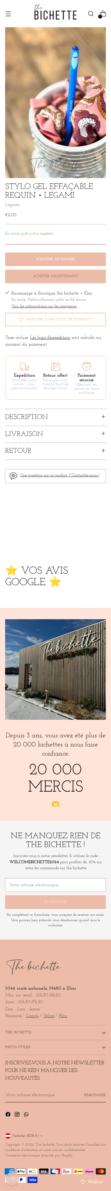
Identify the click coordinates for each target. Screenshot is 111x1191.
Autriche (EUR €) (25, 1136)
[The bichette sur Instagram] (17, 1115)
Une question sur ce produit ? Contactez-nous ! (60, 475)
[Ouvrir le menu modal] (8, 14)
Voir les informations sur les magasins (44, 306)
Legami (12, 205)
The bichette (45, 1144)
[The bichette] (55, 13)
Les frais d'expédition (50, 337)
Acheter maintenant (55, 276)
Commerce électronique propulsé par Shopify (39, 1155)
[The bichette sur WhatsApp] (26, 1115)
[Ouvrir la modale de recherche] (90, 14)
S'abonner (95, 1095)
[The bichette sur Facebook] (8, 1115)
